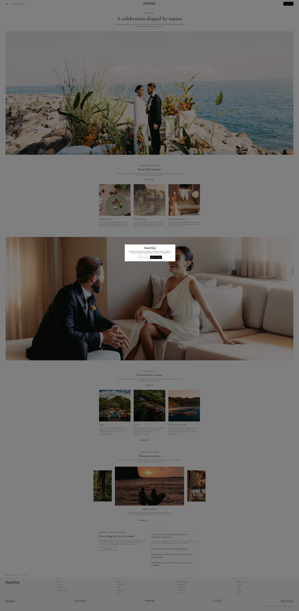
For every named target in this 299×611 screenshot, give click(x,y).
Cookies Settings (143, 257)
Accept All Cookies (156, 257)
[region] (150, 252)
